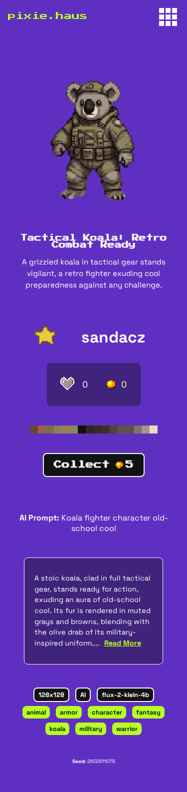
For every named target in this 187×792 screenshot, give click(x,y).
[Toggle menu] (168, 17)
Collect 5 (94, 464)
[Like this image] (67, 385)
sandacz (113, 337)
